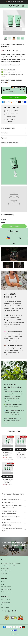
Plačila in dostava (6, 589)
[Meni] (2, 6)
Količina (3, 222)
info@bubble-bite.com (7, 600)
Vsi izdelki (4, 573)
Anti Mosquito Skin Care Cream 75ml (11, 563)
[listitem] (14, 2)
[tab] (13, 243)
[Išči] (26, 6)
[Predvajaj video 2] (19, 265)
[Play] (14, 254)
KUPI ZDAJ (14, 549)
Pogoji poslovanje (6, 586)
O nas (3, 581)
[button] (14, 90)
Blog (2, 584)
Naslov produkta (7, 214)
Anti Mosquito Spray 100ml (8, 566)
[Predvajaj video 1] (8, 265)
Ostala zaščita (5, 568)
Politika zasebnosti (6, 592)
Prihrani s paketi (5, 571)
